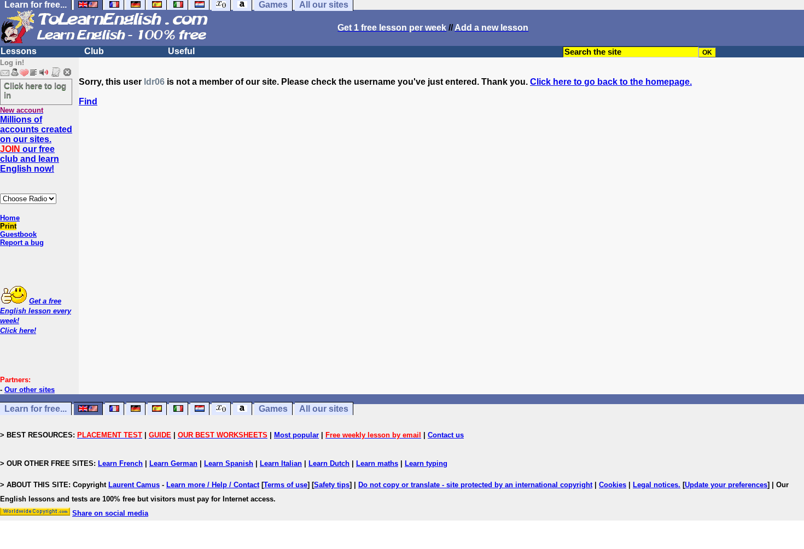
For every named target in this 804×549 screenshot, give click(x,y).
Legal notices (655, 485)
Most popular (296, 435)
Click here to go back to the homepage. (611, 81)
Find (88, 101)
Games (273, 408)
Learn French (120, 463)
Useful (181, 51)
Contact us (446, 435)
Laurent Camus (134, 485)
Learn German (173, 463)
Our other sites (29, 390)
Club (94, 51)
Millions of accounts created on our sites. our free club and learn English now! (36, 144)
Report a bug (22, 242)
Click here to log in (35, 90)
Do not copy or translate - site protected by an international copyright (475, 485)
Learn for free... (35, 408)
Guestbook (18, 234)
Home (10, 218)
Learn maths (377, 463)
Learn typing (426, 463)
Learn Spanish (228, 463)
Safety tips (331, 485)
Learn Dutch (328, 463)
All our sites (323, 408)
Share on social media (110, 513)
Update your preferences (726, 485)
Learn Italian (281, 463)
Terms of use (285, 485)
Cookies (612, 485)
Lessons (19, 51)
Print (8, 226)
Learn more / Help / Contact (212, 485)
